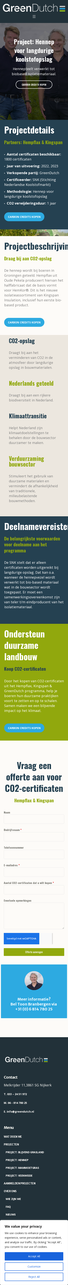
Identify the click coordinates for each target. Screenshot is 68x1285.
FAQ (8, 1206)
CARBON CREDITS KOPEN (24, 217)
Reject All (34, 1277)
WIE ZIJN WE (13, 1199)
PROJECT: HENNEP (17, 1160)
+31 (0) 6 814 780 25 (34, 1009)
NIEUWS (11, 1214)
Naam (7, 812)
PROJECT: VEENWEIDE (19, 1175)
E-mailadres (12, 865)
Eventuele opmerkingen (17, 900)
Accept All (34, 1256)
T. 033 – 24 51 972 (15, 1094)
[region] (34, 1252)
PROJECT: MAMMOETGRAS (22, 1168)
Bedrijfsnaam (13, 830)
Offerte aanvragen (34, 952)
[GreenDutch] (34, 8)
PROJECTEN (11, 1144)
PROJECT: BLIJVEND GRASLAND (25, 1152)
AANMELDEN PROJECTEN (19, 1183)
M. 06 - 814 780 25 (15, 1103)
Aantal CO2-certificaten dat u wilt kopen (29, 883)
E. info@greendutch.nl (19, 1111)
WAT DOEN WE (13, 1136)
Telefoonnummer (14, 847)
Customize (34, 1266)
